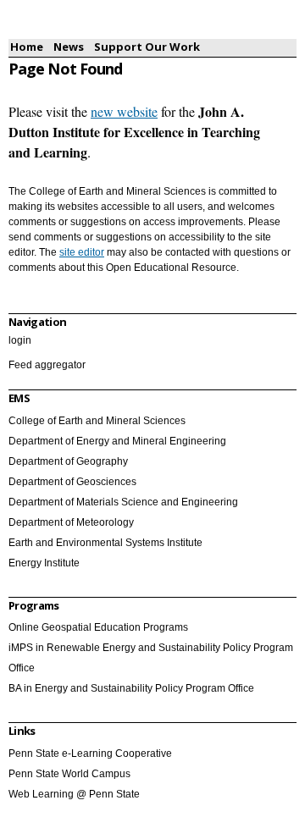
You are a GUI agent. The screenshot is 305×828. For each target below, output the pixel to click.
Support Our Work (147, 46)
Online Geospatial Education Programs (98, 627)
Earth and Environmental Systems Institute (105, 543)
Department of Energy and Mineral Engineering (117, 441)
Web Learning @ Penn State (74, 794)
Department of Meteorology (71, 522)
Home (26, 46)
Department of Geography (68, 461)
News (68, 46)
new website (124, 111)
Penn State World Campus (69, 774)
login (19, 340)
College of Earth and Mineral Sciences (97, 421)
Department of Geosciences (72, 482)
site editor (81, 252)
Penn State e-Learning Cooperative (90, 753)
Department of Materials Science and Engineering (123, 502)
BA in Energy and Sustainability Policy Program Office (131, 688)
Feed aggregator (47, 365)
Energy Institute (44, 563)
